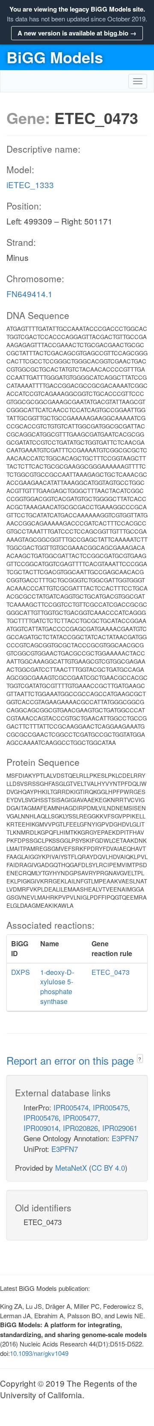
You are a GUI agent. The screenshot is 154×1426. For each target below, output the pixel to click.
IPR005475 (110, 1107)
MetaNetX (71, 1167)
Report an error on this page (71, 1060)
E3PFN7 (125, 1138)
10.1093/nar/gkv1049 (39, 1353)
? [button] (139, 1059)
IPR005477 (80, 1117)
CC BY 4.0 (108, 1167)
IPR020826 (80, 1127)
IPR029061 (119, 1127)
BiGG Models (54, 57)
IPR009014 (41, 1127)
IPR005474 (71, 1107)
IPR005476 (41, 1117)
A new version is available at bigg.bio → (77, 33)
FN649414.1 (29, 293)
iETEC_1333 (30, 184)
